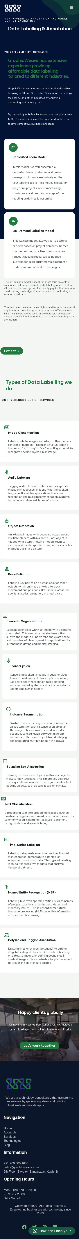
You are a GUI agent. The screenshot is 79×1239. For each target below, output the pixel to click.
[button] (51, 1231)
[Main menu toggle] (71, 7)
